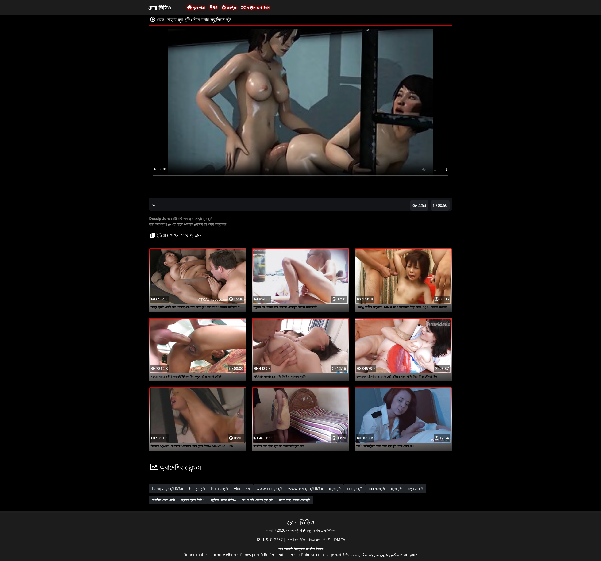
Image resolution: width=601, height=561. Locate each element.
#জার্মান (188, 224)
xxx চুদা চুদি (354, 488)
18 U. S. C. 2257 (270, 539)
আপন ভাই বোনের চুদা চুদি (257, 500)
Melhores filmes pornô (242, 554)
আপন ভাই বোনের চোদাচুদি (294, 500)
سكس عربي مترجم (384, 554)
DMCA (339, 539)
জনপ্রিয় (231, 7)
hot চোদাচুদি (219, 488)
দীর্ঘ (214, 7)
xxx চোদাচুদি (376, 488)
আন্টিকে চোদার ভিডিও (223, 500)
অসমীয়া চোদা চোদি (163, 500)
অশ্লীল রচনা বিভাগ (258, 7)
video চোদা (242, 488)
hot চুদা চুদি (197, 488)
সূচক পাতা (198, 7)
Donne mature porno (202, 554)
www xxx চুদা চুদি (269, 488)
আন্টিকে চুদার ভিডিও (192, 500)
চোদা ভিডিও (159, 7)
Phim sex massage (317, 554)
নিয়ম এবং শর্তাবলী (320, 539)
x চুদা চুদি (335, 488)
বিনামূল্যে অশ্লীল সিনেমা (308, 549)
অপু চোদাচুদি (415, 488)
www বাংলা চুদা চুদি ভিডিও (305, 488)
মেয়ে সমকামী (286, 549)
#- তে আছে (175, 224)
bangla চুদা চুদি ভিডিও (167, 488)
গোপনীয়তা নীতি (296, 539)
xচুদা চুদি (396, 488)
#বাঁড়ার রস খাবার (204, 224)
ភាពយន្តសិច (409, 554)
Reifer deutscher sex (282, 554)
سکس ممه (359, 554)
